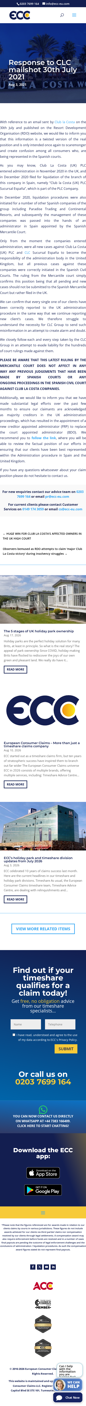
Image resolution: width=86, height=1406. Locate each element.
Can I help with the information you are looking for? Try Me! (67, 1370)
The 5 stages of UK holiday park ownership (39, 631)
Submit (66, 1048)
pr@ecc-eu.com (57, 496)
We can (73, 1384)
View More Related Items (43, 928)
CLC (27, 252)
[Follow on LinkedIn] (53, 1267)
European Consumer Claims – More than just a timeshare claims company (42, 744)
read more (15, 669)
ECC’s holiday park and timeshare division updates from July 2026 (38, 859)
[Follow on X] (39, 1267)
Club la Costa (65, 122)
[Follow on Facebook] (32, 1267)
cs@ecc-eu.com (70, 509)
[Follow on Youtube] (46, 1267)
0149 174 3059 (33, 509)
